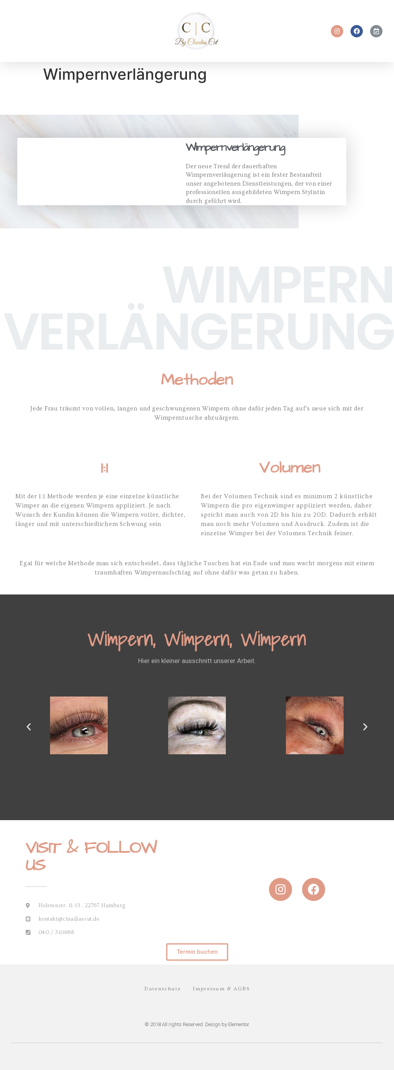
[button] (197, 952)
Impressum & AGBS (221, 988)
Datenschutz (162, 988)
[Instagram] (337, 31)
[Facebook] (357, 31)
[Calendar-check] (376, 31)
